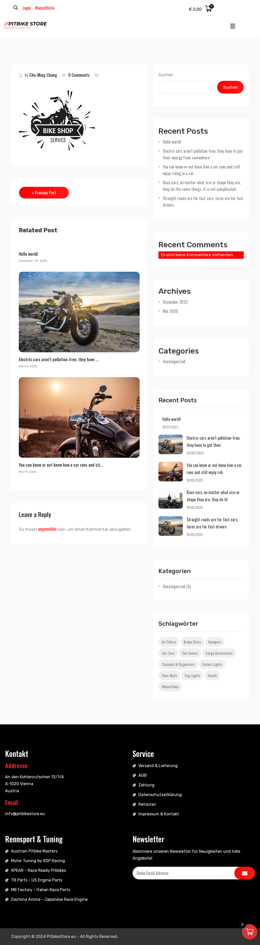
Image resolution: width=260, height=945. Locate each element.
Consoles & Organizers (178, 664)
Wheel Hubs (170, 686)
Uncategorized (174, 361)
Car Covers (190, 653)
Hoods (212, 675)
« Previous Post (44, 193)
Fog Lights (192, 675)
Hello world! (28, 254)
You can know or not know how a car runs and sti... (61, 465)
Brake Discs (192, 642)
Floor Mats (169, 675)
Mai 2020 (170, 311)
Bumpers (214, 642)
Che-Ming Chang (43, 75)
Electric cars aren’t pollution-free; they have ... (59, 359)
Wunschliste (44, 8)
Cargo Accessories (219, 653)
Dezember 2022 (175, 302)
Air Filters (169, 642)
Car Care (168, 653)
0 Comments (79, 75)
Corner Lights (212, 664)
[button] (233, 26)
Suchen (165, 74)
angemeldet (47, 529)
